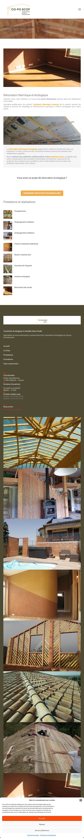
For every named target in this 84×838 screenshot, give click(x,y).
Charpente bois (20, 211)
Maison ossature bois (22, 255)
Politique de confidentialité (48, 835)
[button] (81, 800)
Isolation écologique (22, 276)
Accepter (42, 818)
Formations (8, 359)
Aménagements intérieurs (24, 222)
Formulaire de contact (12, 409)
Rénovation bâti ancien (23, 287)
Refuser (42, 824)
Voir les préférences (42, 830)
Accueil (6, 346)
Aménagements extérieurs (24, 233)
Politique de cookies (33, 835)
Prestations (8, 355)
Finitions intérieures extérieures (26, 244)
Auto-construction (10, 364)
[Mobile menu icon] (79, 9)
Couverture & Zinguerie (23, 266)
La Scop (6, 350)
